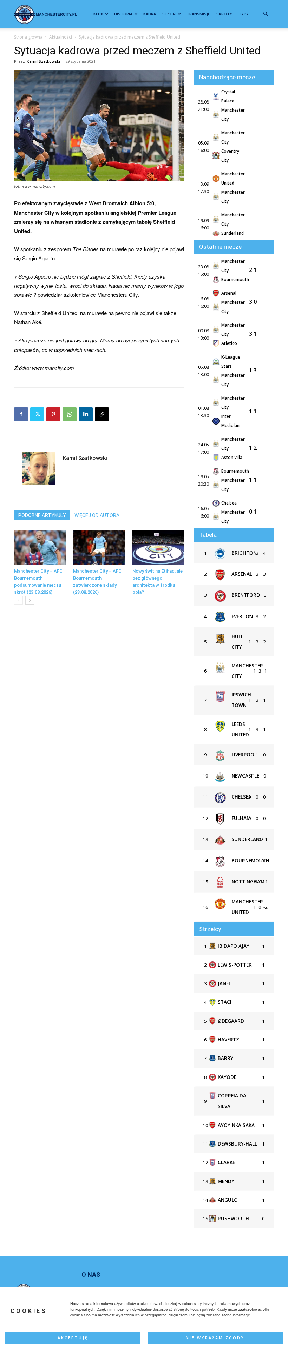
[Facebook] (21, 414)
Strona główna (28, 37)
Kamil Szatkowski (43, 61)
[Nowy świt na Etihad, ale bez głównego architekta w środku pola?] (158, 547)
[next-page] (29, 600)
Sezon (169, 13)
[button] (265, 14)
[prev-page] (18, 600)
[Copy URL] (102, 414)
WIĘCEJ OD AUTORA (96, 515)
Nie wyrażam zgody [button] (215, 1337)
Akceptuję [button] (73, 1337)
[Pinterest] (53, 414)
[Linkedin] (86, 414)
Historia (123, 13)
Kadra (149, 13)
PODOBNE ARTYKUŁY (42, 515)
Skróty (224, 13)
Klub (98, 13)
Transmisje (198, 13)
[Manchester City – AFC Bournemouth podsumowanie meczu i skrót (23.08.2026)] (40, 547)
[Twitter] (37, 414)
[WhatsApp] (70, 414)
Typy (243, 13)
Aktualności (60, 37)
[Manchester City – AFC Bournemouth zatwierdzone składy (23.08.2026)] (99, 547)
